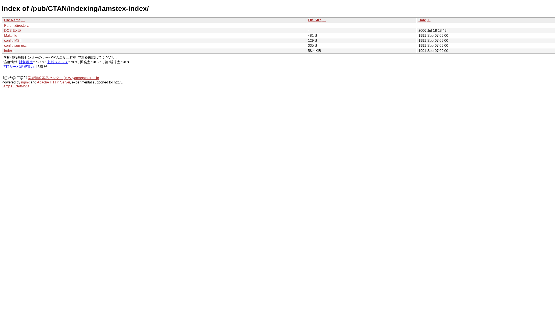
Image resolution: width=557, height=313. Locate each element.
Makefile (10, 35)
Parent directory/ (16, 25)
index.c (9, 51)
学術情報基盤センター (45, 78)
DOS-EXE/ (12, 30)
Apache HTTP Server (53, 82)
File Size (315, 20)
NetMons (22, 86)
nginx (25, 82)
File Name (12, 20)
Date (422, 20)
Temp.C (8, 86)
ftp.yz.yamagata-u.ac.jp (81, 78)
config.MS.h (13, 40)
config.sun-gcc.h (16, 45)
